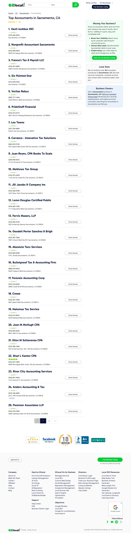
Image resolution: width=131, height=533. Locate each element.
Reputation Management (65, 485)
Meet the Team (14, 478)
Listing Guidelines (85, 485)
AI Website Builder (39, 495)
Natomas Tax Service (25, 309)
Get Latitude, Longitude (111, 493)
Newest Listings (84, 488)
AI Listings (36, 483)
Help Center (36, 504)
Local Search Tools (109, 476)
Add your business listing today (102, 95)
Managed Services (62, 476)
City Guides (82, 490)
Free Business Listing (110, 460)
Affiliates (11, 483)
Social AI (35, 485)
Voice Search (60, 513)
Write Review (73, 35)
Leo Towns (17, 122)
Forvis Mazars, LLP (24, 215)
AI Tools (35, 480)
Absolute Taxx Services (27, 247)
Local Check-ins (38, 493)
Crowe (16, 293)
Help (10, 485)
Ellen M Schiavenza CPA (27, 340)
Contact (11, 488)
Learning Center (108, 498)
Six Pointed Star (21, 75)
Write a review (91, 3)
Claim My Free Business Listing (104, 58)
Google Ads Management (65, 488)
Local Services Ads (62, 490)
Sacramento (24, 13)
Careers (11, 480)
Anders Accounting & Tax (29, 387)
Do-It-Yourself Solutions (41, 476)
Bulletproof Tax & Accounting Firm (34, 262)
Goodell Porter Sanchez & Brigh (32, 231)
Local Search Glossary (110, 495)
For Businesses (105, 3)
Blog (10, 490)
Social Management (62, 483)
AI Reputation (37, 488)
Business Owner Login (40, 508)
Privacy (23, 530)
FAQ (33, 506)
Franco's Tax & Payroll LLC (27, 60)
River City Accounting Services (32, 371)
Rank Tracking (37, 490)
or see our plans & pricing (110, 463)
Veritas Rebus (20, 91)
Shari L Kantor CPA (25, 355)
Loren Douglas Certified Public (31, 200)
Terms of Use (31, 530)
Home (10, 13)
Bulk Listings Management (88, 483)
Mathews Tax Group (25, 169)
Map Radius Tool (108, 478)
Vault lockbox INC (22, 29)
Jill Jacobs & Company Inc (28, 184)
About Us (12, 476)
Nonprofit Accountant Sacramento (33, 44)
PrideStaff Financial (24, 106)
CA (16, 13)
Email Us (16, 460)
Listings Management (40, 478)
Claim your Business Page (88, 480)
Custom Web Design (63, 480)
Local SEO (59, 478)
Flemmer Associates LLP (28, 405)
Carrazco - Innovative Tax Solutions (33, 138)
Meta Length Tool (108, 485)
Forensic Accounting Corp (28, 278)
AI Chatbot (59, 498)
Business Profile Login (86, 478)
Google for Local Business (65, 511)
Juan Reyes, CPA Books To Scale (31, 153)
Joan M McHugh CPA (26, 324)
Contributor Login (85, 476)
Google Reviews (61, 506)
